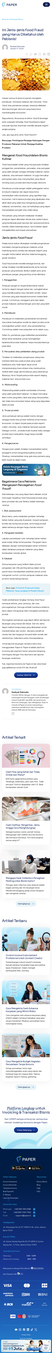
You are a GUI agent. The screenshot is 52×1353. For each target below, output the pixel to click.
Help (38, 1188)
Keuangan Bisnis (16, 19)
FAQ (38, 1191)
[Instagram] (39, 54)
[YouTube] (35, 54)
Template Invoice (10, 1188)
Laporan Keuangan (10, 1198)
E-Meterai (7, 1195)
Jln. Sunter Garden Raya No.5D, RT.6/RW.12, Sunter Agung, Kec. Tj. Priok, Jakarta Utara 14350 (23, 1243)
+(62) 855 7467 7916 (22, 1212)
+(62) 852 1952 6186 (22, 1209)
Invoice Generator (10, 1182)
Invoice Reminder (10, 1185)
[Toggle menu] (46, 4)
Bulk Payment (8, 1191)
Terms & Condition (26, 1338)
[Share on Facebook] (44, 54)
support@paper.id (23, 1216)
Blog (38, 1185)
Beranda (5, 19)
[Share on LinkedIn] (48, 54)
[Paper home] (9, 4)
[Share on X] (26, 54)
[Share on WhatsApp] (31, 54)
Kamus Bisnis (42, 1182)
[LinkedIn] (31, 713)
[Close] (49, 1341)
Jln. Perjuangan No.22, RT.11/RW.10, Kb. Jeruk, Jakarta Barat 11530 (24, 1229)
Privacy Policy (26, 1335)
